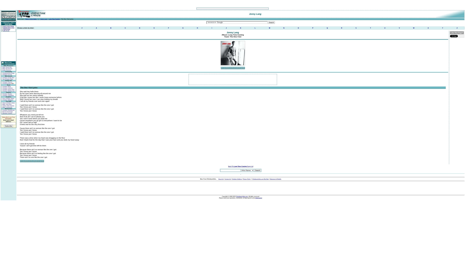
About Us (221, 179)
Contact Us (228, 179)
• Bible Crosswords (7, 107)
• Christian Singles (7, 94)
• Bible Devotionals (7, 68)
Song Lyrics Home (8, 26)
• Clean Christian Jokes (8, 103)
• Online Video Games (8, 105)
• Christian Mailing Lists (8, 91)
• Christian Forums (7, 74)
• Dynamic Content (7, 113)
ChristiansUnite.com (242, 196)
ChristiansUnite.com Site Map (260, 179)
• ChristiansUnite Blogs (8, 73)
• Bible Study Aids (7, 67)
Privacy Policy (247, 179)
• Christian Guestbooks (8, 110)
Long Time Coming (54, 19)
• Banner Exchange (7, 111)
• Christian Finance (7, 82)
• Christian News (6, 86)
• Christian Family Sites (8, 77)
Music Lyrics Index (31, 19)
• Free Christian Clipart (8, 98)
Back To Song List (240, 166)
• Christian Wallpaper (7, 100)
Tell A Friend (6, 29)
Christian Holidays (237, 179)
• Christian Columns (7, 88)
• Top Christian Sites (7, 79)
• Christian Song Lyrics (8, 89)
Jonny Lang (43, 19)
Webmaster (258, 198)
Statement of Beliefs (275, 179)
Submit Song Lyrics (8, 27)
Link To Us (6, 30)
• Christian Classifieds (8, 95)
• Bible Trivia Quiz (7, 104)
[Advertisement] (225, 9)
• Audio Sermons (6, 70)
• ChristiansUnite (8, 83)
